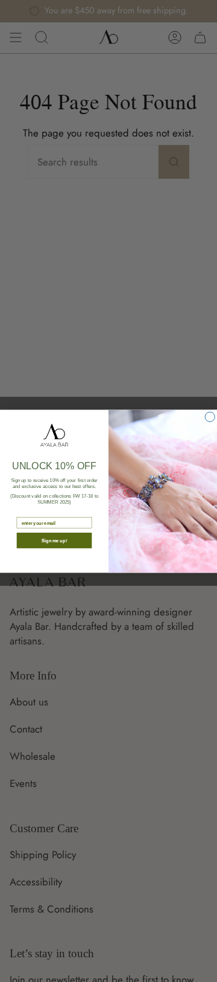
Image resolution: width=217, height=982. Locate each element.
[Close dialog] (210, 417)
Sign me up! (54, 540)
